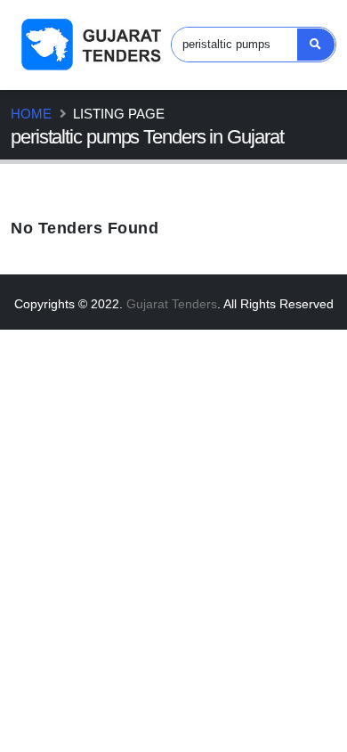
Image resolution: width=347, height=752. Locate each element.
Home (31, 113)
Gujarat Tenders (171, 304)
